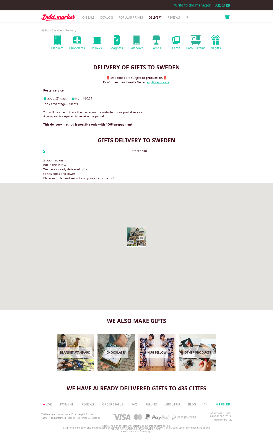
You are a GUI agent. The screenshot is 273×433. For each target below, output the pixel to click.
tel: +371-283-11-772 (221, 413)
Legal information (87, 414)
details (95, 418)
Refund (151, 404)
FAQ (134, 404)
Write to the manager (192, 5)
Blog (192, 404)
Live (49, 404)
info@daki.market (222, 419)
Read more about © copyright (136, 431)
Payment (66, 404)
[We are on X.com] (216, 5)
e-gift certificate (158, 82)
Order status (112, 404)
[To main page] (58, 18)
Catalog (106, 17)
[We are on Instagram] (223, 5)
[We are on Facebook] (219, 5)
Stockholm (139, 151)
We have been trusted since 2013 (58, 414)
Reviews (174, 17)
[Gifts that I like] (205, 404)
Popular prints (130, 17)
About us (172, 404)
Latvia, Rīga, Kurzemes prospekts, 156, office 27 (65, 418)
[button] (136, 237)
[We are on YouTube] (228, 5)
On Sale (88, 17)
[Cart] (227, 17)
